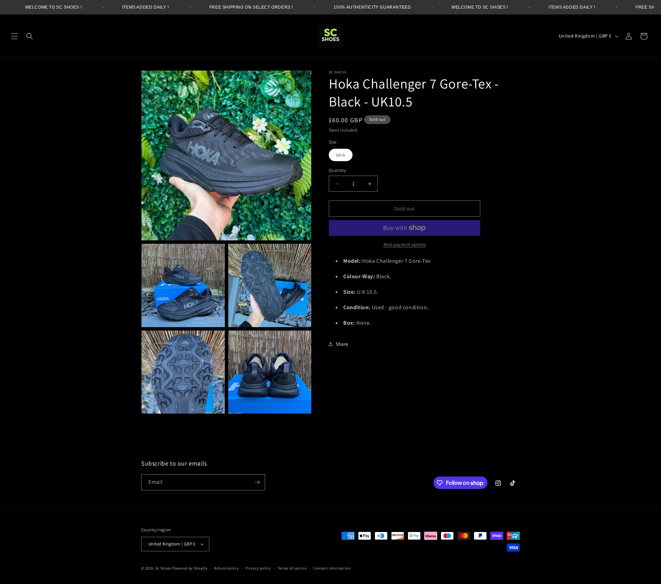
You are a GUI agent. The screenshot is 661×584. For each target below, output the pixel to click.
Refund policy (226, 568)
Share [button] (342, 344)
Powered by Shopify (190, 568)
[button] (14, 36)
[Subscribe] (257, 482)
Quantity (337, 170)
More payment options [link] (405, 244)
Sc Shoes (163, 568)
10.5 (344, 156)
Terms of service (292, 568)
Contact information (331, 568)
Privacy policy (258, 568)
